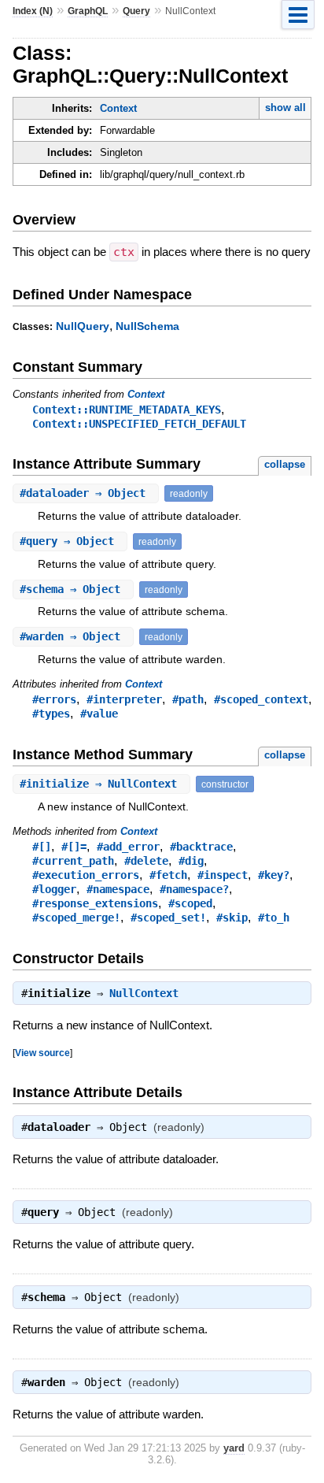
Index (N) (33, 11)
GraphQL (88, 11)
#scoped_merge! (76, 917)
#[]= (74, 846)
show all (285, 107)
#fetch (168, 875)
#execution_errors (85, 875)
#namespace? (194, 889)
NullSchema (147, 326)
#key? (273, 875)
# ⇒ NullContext (101, 783)
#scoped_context (261, 699)
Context (118, 108)
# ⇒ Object (86, 493)
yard (234, 1448)
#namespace (118, 889)
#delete (146, 861)
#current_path (73, 861)
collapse (284, 464)
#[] (41, 846)
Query (136, 11)
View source (42, 1052)
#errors (54, 699)
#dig (191, 861)
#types (51, 713)
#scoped (190, 903)
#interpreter (124, 699)
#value (99, 713)
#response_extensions (95, 903)
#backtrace (201, 846)
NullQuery (82, 326)
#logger (54, 889)
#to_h (273, 917)
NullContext (144, 993)
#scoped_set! (168, 917)
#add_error (128, 846)
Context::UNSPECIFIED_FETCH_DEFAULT (139, 423)
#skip (232, 917)
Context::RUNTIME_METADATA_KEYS (126, 409)
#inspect (222, 875)
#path (188, 699)
